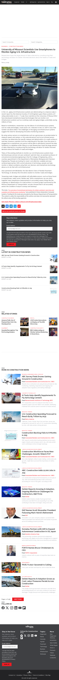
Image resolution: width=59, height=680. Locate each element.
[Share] (7, 206)
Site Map (47, 675)
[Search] (51, 2)
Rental (32, 318)
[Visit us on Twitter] (7, 607)
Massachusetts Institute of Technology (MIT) (39, 400)
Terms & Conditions (38, 675)
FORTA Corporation (31, 553)
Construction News (16, 46)
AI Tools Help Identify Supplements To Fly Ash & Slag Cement (22, 266)
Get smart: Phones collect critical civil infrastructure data (21, 202)
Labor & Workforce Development (32, 449)
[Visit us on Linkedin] (15, 607)
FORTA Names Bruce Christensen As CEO (38, 549)
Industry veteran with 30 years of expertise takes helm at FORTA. (38, 556)
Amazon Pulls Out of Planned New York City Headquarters (9, 322)
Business (5, 46)
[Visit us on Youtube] (20, 607)
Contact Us (12, 675)
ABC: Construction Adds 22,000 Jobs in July (38, 471)
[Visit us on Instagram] (11, 607)
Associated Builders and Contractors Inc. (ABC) (39, 381)
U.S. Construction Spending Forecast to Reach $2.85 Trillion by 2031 (24, 277)
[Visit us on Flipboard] (24, 607)
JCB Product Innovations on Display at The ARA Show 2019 (38, 322)
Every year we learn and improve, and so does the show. (38, 567)
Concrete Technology (29, 393)
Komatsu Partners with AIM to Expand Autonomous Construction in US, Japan (39, 530)
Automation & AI (27, 576)
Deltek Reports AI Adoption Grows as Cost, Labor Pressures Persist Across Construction (38, 581)
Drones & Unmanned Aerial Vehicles (32, 374)
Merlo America (29, 419)
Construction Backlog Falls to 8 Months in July (17, 288)
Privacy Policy (13, 241)
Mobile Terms (47, 239)
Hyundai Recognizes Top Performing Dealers (10, 331)
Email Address (11, 225)
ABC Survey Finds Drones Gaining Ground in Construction (20, 255)
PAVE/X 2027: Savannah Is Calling (36, 565)
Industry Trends (27, 411)
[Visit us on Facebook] (3, 607)
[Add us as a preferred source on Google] (19, 206)
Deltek (27, 496)
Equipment (5, 328)
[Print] (3, 206)
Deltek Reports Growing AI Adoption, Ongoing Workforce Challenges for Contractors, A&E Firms (38, 491)
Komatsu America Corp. (32, 534)
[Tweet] (15, 206)
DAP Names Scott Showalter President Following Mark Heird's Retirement (39, 511)
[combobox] (15, 42)
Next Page (18, 599)
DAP (26, 515)
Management (26, 562)
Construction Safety (37, 328)
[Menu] (55, 2)
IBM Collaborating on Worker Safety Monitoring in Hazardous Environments (39, 332)
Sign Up (11, 244)
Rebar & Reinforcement (29, 545)
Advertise (19, 675)
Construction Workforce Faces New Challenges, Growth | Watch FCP (37, 452)
